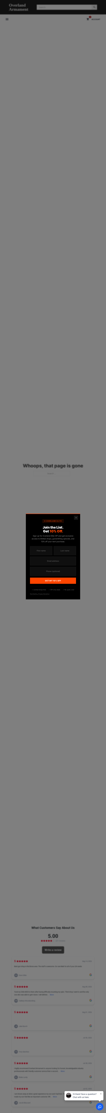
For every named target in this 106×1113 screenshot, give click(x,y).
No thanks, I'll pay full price (39, 594)
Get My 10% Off (53, 581)
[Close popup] (76, 518)
